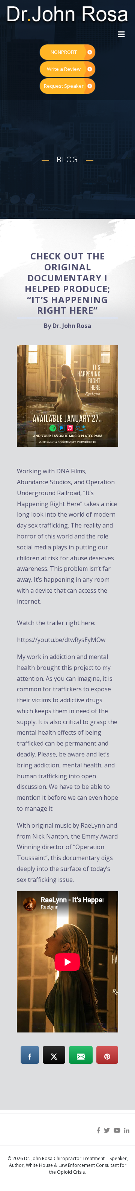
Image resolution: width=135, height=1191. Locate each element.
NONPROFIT (64, 52)
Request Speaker (64, 85)
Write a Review (64, 69)
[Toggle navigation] (121, 34)
